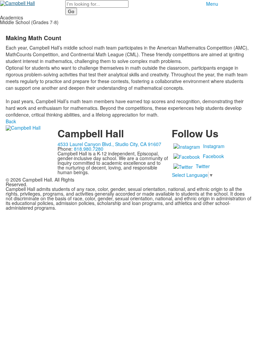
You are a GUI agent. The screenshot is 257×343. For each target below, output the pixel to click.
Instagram (214, 146)
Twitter (203, 166)
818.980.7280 (88, 148)
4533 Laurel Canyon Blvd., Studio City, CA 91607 (109, 144)
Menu (212, 3)
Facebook (213, 156)
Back (11, 121)
